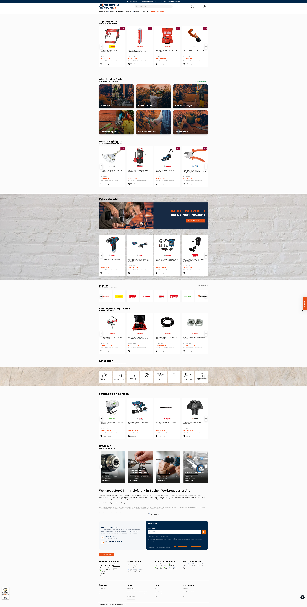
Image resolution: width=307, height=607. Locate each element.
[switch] (5, 598)
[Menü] (8, 588)
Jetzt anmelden (133, 325)
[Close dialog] (191, 278)
